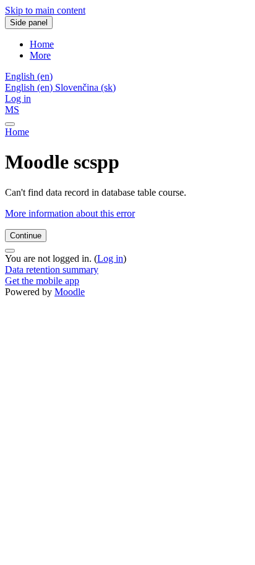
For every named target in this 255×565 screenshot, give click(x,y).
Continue (25, 235)
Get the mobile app (42, 280)
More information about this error (70, 213)
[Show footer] (10, 251)
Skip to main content (45, 10)
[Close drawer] (10, 124)
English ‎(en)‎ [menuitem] (30, 87)
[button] (29, 76)
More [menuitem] (40, 55)
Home (17, 132)
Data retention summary (51, 269)
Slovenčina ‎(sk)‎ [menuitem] (85, 87)
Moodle (69, 292)
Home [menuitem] (42, 44)
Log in (18, 98)
